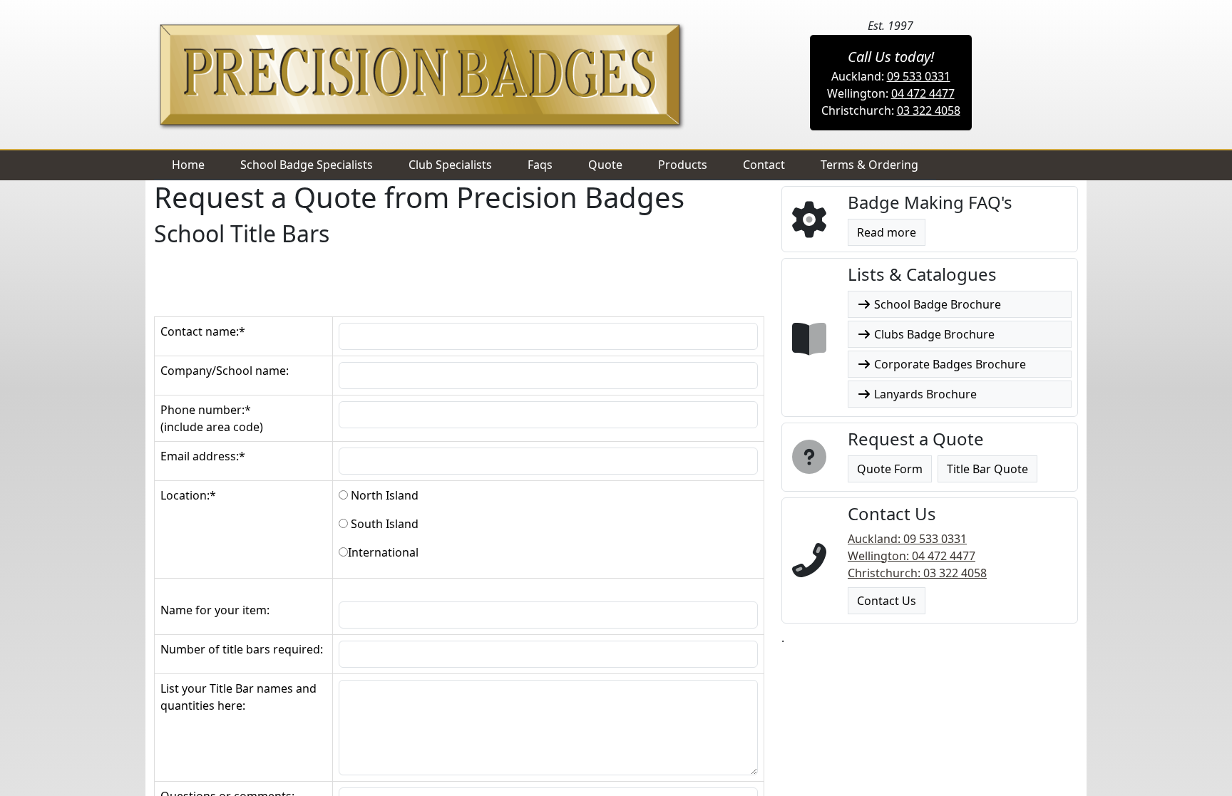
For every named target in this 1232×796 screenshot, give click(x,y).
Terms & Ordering (869, 164)
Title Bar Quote (987, 469)
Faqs (540, 164)
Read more (886, 232)
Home (188, 164)
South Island (383, 524)
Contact (764, 164)
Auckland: (890, 76)
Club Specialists (450, 164)
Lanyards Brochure (924, 394)
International (383, 552)
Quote (605, 164)
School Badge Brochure (936, 304)
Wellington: (891, 93)
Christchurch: (890, 110)
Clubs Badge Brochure (933, 334)
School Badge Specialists (306, 164)
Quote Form (890, 469)
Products (682, 164)
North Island (383, 495)
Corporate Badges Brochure (948, 364)
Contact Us (886, 601)
